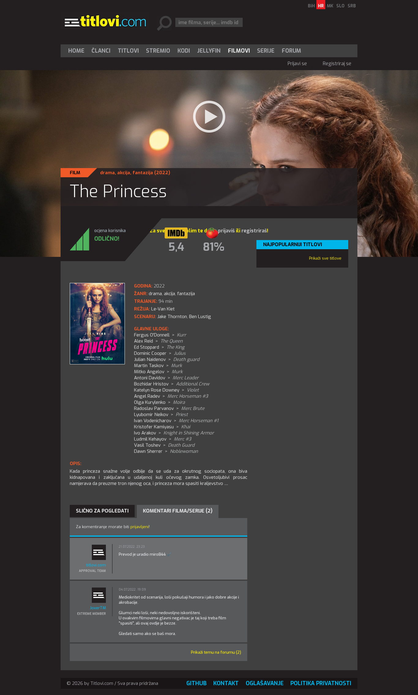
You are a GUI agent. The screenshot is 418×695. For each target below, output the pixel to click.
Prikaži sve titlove (325, 258)
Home (76, 50)
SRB (352, 6)
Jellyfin (209, 50)
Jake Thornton (172, 317)
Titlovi (128, 50)
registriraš (254, 230)
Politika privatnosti (320, 683)
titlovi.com (96, 565)
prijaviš (226, 230)
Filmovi (239, 50)
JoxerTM (98, 607)
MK (330, 6)
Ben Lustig (200, 317)
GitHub (196, 683)
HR (321, 6)
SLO (340, 6)
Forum (291, 50)
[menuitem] (77, 50)
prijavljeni (139, 526)
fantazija (142, 173)
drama (107, 173)
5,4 (176, 247)
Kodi (183, 50)
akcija (123, 173)
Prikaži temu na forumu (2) (216, 652)
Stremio (158, 50)
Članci (100, 50)
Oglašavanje (265, 683)
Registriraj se (337, 63)
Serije (265, 50)
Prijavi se (297, 63)
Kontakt (226, 683)
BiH (311, 6)
